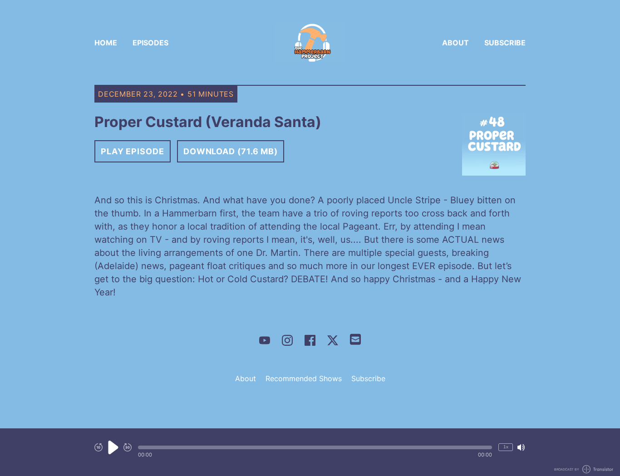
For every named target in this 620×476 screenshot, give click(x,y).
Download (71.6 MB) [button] (230, 151)
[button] (315, 447)
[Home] (310, 42)
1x (505, 446)
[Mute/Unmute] (521, 447)
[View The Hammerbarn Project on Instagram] (287, 340)
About (455, 42)
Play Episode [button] (132, 151)
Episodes (150, 42)
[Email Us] (355, 338)
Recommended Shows (304, 378)
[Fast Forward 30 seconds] (127, 447)
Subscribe (505, 42)
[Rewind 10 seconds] (98, 447)
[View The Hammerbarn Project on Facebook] (310, 340)
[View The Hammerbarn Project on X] (332, 340)
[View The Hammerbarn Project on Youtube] (264, 340)
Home (105, 42)
